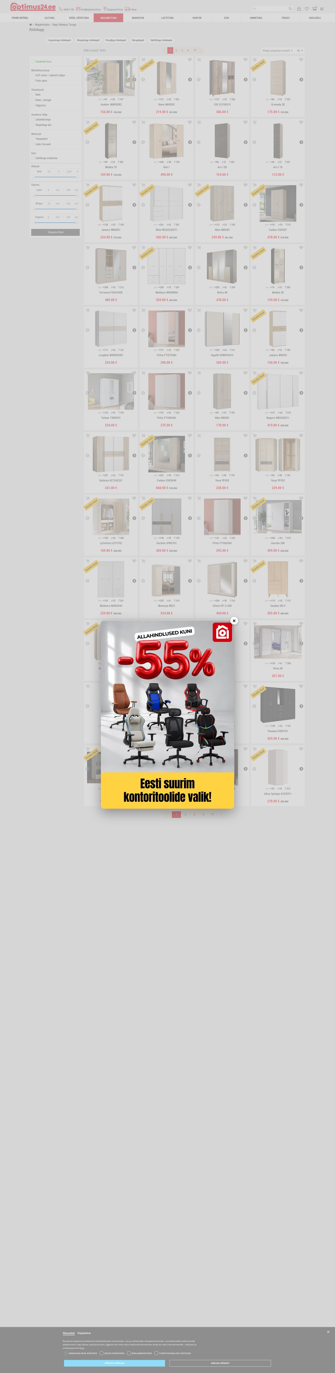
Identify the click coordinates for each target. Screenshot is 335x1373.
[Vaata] (167, 715)
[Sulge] (234, 621)
